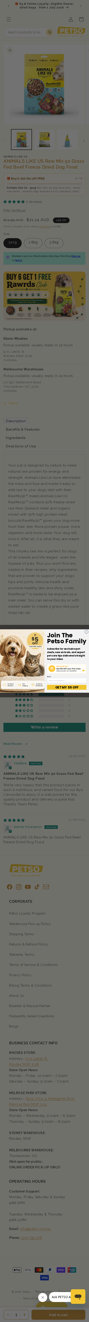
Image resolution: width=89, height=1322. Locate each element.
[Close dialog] (86, 632)
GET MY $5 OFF (67, 687)
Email (49, 676)
